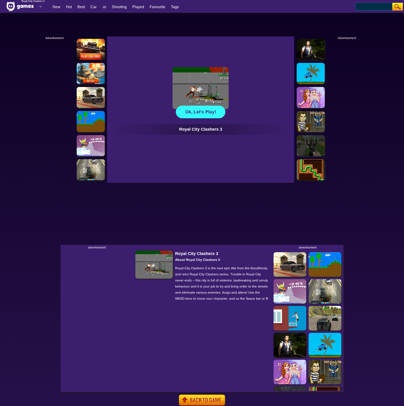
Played (138, 7)
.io (104, 7)
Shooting (119, 7)
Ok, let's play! (200, 111)
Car (93, 7)
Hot (69, 7)
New (56, 7)
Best (81, 7)
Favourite (157, 7)
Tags (175, 7)
